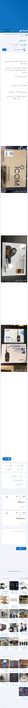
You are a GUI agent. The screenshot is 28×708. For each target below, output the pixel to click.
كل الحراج (17, 34)
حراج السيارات (19, 484)
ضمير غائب (20, 496)
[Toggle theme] (12, 30)
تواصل (5, 459)
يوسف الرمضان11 (17, 49)
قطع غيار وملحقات (10, 34)
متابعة (4, 49)
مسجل (22, 34)
